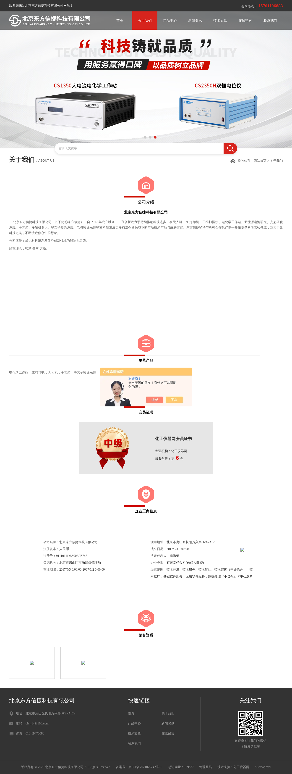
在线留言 (245, 20)
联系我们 (270, 20)
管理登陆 (205, 767)
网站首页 (260, 161)
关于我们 (145, 20)
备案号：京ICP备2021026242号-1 (139, 767)
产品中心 (170, 20)
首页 (119, 20)
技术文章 (220, 20)
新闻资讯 (195, 20)
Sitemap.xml (263, 767)
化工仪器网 (241, 767)
